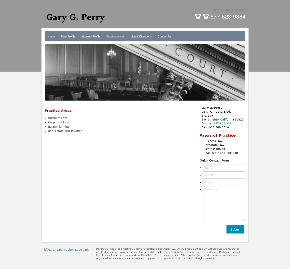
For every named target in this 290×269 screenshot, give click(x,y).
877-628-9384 (228, 16)
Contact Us (164, 36)
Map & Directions (141, 36)
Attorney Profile (90, 36)
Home (51, 36)
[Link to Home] (77, 16)
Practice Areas (115, 36)
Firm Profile (68, 36)
